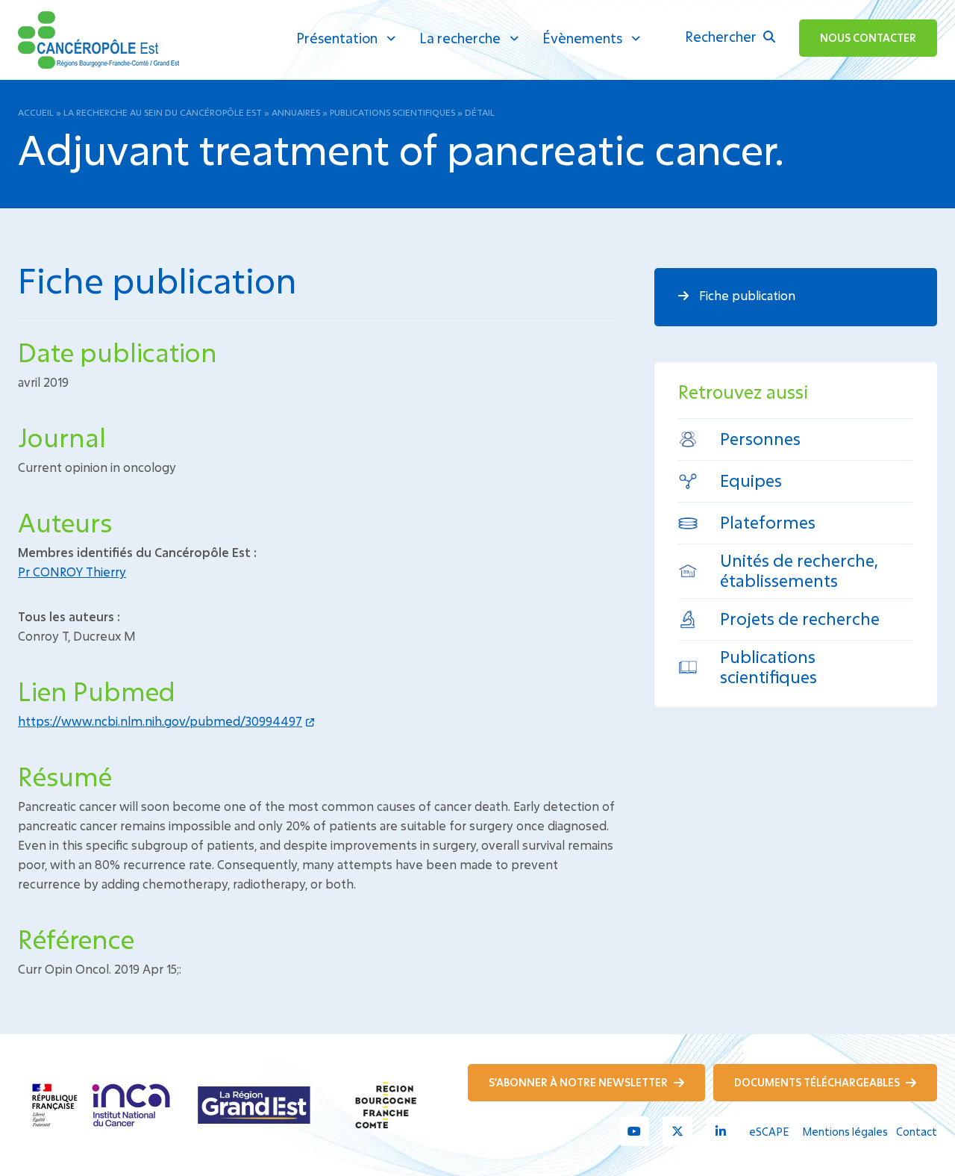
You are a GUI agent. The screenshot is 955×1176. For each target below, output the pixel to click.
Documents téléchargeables (818, 1082)
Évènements (582, 38)
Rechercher (722, 37)
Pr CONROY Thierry (72, 571)
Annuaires (296, 112)
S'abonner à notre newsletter (579, 1082)
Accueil (36, 112)
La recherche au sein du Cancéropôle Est (162, 112)
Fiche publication (745, 295)
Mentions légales (845, 1131)
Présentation (337, 38)
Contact (916, 1131)
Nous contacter (868, 38)
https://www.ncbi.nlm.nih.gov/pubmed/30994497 (160, 721)
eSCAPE (769, 1131)
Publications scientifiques (392, 112)
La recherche (460, 38)
